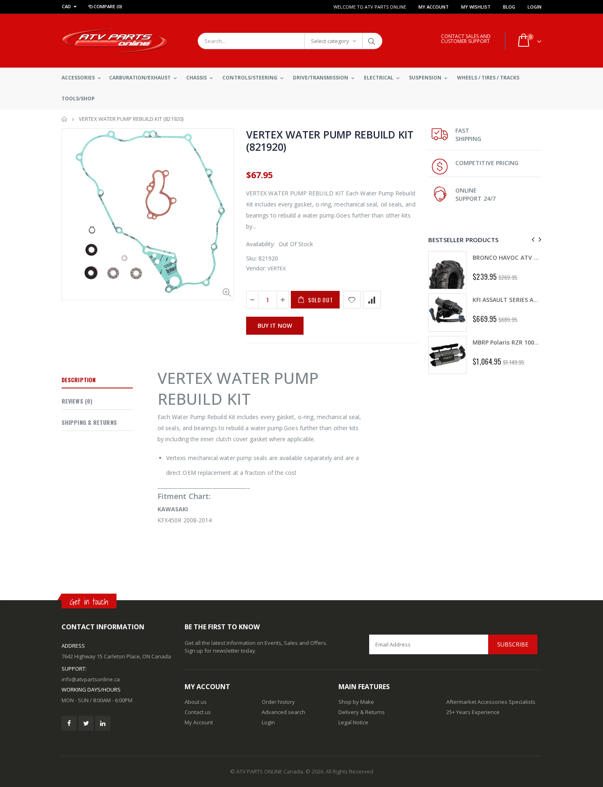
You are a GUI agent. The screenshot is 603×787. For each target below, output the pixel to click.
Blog (509, 7)
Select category (330, 41)
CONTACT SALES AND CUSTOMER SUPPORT (466, 39)
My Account (433, 7)
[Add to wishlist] (352, 299)
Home (65, 119)
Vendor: (256, 268)
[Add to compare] (372, 299)
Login (534, 7)
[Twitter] (86, 723)
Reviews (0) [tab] (77, 401)
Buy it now (275, 325)
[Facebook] (69, 723)
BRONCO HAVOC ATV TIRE (509, 257)
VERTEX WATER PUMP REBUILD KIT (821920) (329, 140)
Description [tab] (79, 379)
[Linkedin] (102, 723)
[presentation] (531, 239)
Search (372, 41)
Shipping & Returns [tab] (89, 422)
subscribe (512, 644)
